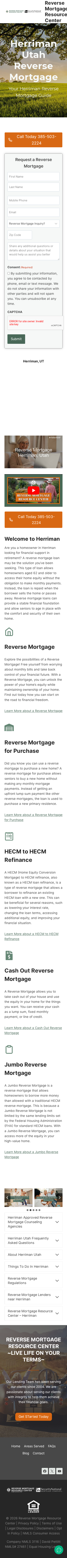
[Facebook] (45, 1471)
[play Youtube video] (33, 490)
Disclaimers (45, 1528)
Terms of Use (52, 1523)
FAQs (52, 1446)
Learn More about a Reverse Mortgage (33, 711)
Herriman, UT (33, 361)
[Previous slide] (7, 1197)
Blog (26, 1453)
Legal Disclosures (20, 1528)
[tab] (27, 1210)
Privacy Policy (28, 1523)
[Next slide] (60, 1197)
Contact (38, 1453)
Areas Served (34, 1446)
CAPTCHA (14, 312)
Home (15, 1446)
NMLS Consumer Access (41, 1533)
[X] (52, 1471)
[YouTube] (59, 1471)
